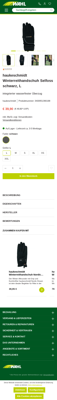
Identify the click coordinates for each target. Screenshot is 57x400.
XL (33, 153)
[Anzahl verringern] (5, 168)
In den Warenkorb (28, 176)
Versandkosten (48, 375)
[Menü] (6, 10)
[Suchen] (51, 10)
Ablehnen (20, 390)
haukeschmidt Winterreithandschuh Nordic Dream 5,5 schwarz (25, 274)
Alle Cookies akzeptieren (29, 396)
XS (42, 153)
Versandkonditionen (12, 120)
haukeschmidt (9, 101)
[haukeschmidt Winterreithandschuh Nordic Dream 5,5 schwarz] (22, 255)
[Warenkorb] (53, 3)
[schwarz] (6, 140)
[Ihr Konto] (44, 4)
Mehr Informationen (35, 385)
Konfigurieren (36, 390)
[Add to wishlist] (51, 168)
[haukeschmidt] (7, 70)
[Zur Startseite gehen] (14, 4)
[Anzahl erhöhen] (20, 168)
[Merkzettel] (49, 4)
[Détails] (41, 290)
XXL (7, 159)
